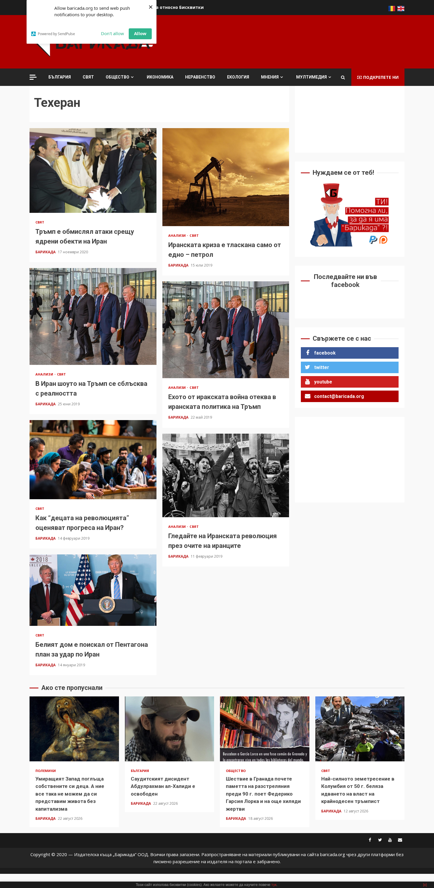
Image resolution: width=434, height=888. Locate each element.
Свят (88, 77)
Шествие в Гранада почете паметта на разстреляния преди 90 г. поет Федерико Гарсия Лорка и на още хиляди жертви (264, 728)
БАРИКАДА (45, 251)
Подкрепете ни (381, 77)
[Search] (343, 77)
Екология (238, 77)
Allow (140, 33)
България (59, 77)
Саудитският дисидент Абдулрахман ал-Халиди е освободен (169, 728)
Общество (117, 77)
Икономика (160, 77)
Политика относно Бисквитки (170, 7)
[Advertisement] (297, 41)
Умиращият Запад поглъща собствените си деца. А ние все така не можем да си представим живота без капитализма (74, 728)
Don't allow (112, 33)
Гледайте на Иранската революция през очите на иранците (225, 475)
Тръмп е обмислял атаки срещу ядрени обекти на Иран (93, 170)
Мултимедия (311, 77)
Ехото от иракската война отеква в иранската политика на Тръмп (225, 329)
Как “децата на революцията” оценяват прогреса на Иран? (93, 459)
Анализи (177, 235)
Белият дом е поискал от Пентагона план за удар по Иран (93, 590)
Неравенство (200, 77)
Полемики (45, 770)
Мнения (270, 77)
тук (273, 885)
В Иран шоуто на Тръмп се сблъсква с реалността (93, 316)
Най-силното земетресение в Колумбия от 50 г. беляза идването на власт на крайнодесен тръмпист (360, 728)
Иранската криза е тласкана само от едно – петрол (225, 177)
